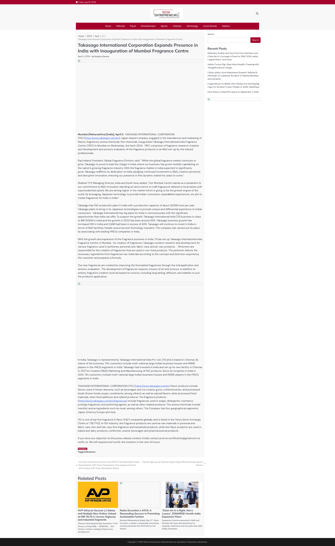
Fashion (226, 26)
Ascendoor (181, 542)
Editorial (120, 26)
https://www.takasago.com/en (102, 138)
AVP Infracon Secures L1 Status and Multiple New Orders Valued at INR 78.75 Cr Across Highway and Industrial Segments (97, 515)
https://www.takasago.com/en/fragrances (102, 401)
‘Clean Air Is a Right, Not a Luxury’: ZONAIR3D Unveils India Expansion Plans (181, 513)
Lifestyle (177, 26)
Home (108, 26)
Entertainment (148, 26)
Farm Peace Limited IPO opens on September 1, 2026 (233, 92)
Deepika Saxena (101, 56)
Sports (164, 26)
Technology (192, 26)
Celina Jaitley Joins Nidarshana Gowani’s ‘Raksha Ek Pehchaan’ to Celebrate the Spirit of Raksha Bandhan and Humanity (233, 75)
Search (211, 34)
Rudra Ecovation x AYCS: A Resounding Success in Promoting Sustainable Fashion (140, 513)
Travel (133, 26)
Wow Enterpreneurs (152, 542)
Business (82, 449)
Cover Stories (210, 26)
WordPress (202, 542)
